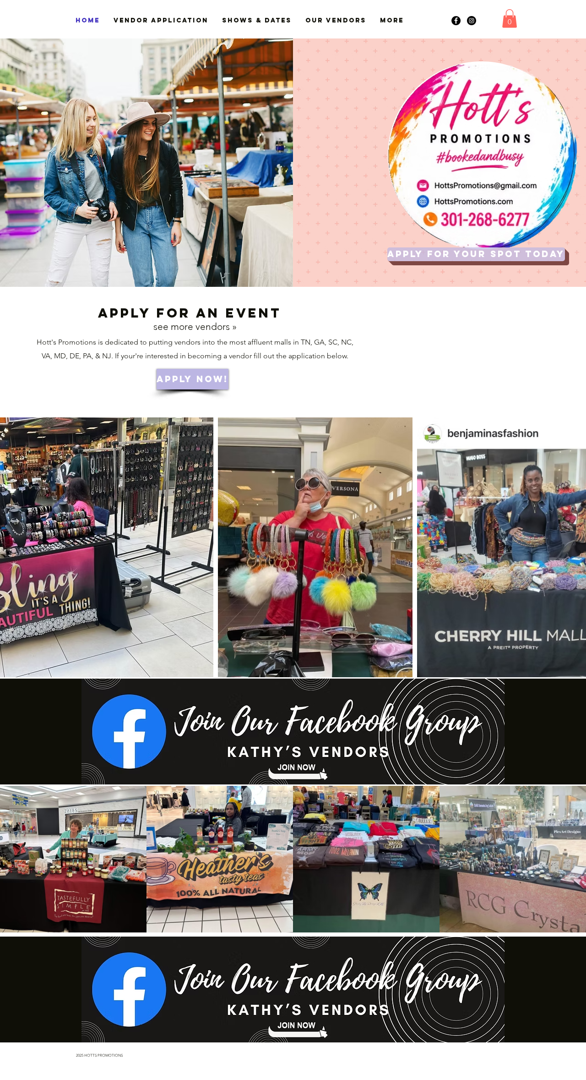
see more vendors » (195, 326)
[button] (509, 18)
